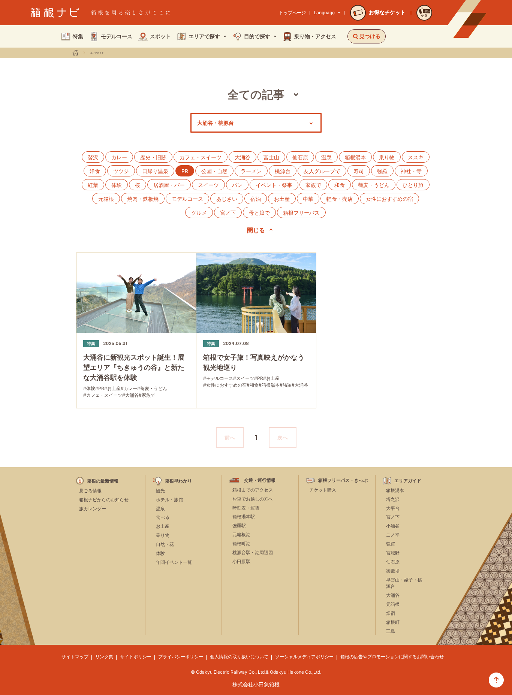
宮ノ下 (228, 212)
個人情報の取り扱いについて (239, 656)
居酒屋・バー (169, 185)
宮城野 (393, 553)
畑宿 (390, 613)
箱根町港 (241, 543)
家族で (313, 185)
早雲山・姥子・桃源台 (404, 583)
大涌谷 (242, 157)
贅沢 (93, 157)
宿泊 (255, 199)
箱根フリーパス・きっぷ (343, 480)
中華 (308, 199)
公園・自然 (214, 171)
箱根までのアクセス (252, 490)
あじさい (226, 199)
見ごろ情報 (90, 490)
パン (237, 185)
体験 (116, 185)
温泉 (326, 157)
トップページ (292, 12)
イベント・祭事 (274, 185)
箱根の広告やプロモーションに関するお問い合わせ (392, 656)
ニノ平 (393, 535)
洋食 (95, 171)
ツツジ (121, 171)
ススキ (416, 157)
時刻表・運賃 (245, 508)
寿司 (358, 171)
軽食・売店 (339, 199)
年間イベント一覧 (174, 562)
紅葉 (93, 185)
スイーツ (208, 185)
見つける (369, 36)
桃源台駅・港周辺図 (252, 552)
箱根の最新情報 (102, 481)
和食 (339, 185)
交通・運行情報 (259, 480)
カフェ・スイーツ (201, 157)
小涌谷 (393, 526)
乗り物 (387, 157)
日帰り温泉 (155, 171)
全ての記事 (256, 94)
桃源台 (282, 171)
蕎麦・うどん (373, 185)
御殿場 (393, 571)
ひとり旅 (413, 185)
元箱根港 (241, 534)
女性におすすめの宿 (389, 199)
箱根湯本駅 (243, 516)
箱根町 (393, 622)
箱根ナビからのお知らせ (104, 499)
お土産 (282, 199)
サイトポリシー (135, 656)
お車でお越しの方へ (252, 499)
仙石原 (300, 157)
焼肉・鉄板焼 (143, 199)
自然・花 (165, 544)
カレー (119, 157)
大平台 (393, 508)
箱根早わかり (178, 481)
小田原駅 (241, 561)
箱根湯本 (355, 157)
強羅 (382, 171)
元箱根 (106, 199)
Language (324, 12)
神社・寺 (411, 171)
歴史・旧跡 (153, 157)
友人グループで (322, 171)
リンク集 (104, 656)
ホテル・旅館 (169, 499)
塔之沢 (393, 499)
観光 (160, 490)
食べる (162, 517)
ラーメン (251, 171)
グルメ (199, 212)
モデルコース (187, 199)
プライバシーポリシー (180, 656)
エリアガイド (97, 52)
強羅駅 (239, 525)
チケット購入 (322, 490)
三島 (390, 631)
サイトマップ (74, 656)
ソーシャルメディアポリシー (304, 656)
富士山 (271, 157)
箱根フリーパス (301, 212)
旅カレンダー (92, 508)
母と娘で (259, 212)
